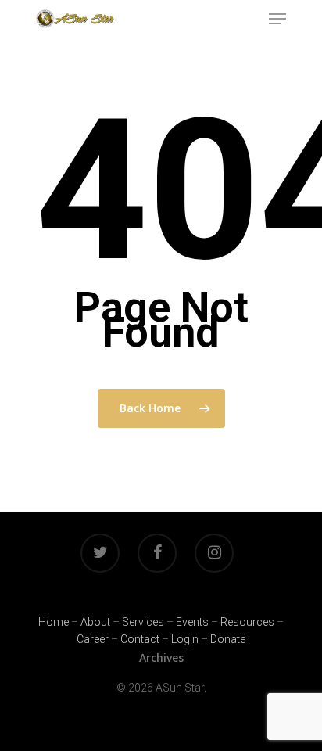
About (95, 622)
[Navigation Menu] (277, 19)
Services (143, 622)
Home (53, 622)
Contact (139, 639)
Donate (227, 639)
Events (192, 622)
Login (185, 639)
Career (93, 639)
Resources (247, 622)
